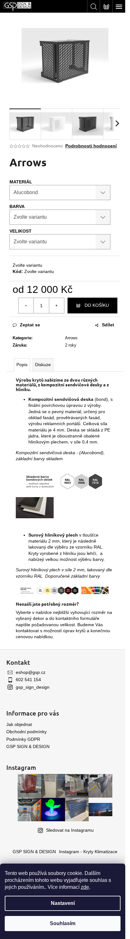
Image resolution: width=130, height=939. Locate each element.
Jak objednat (19, 724)
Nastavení (63, 903)
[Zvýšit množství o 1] (56, 305)
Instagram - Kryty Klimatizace (88, 851)
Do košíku (97, 305)
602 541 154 (28, 679)
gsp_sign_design (33, 687)
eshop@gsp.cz (30, 672)
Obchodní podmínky (26, 731)
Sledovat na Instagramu (70, 830)
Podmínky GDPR (23, 739)
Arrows (71, 338)
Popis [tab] (21, 364)
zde (85, 887)
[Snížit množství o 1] (26, 305)
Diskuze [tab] (43, 364)
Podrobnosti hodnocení (91, 145)
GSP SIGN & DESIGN (28, 746)
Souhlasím (62, 923)
